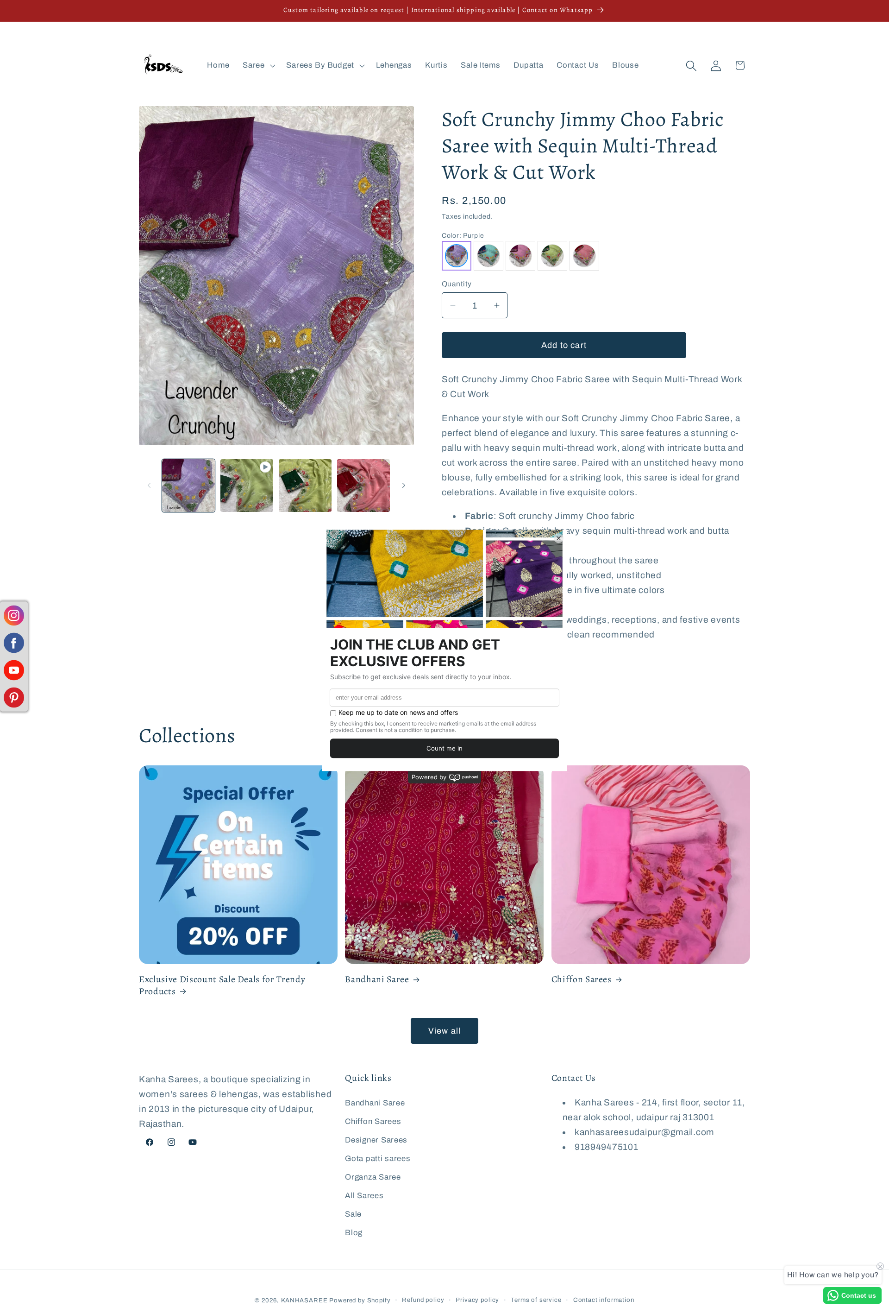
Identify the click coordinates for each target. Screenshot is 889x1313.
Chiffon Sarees (581, 979)
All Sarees (364, 1195)
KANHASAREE (304, 1300)
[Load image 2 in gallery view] (305, 485)
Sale (353, 1213)
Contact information (603, 1299)
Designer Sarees (376, 1139)
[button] (258, 65)
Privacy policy (477, 1299)
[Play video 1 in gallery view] (246, 485)
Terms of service (536, 1299)
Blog (354, 1232)
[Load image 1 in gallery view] (188, 485)
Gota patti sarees (377, 1158)
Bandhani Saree (377, 979)
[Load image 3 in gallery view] (363, 485)
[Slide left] (149, 485)
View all (444, 1030)
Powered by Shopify (359, 1300)
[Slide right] (404, 485)
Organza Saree (373, 1176)
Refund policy (423, 1299)
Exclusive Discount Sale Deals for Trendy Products (222, 985)
